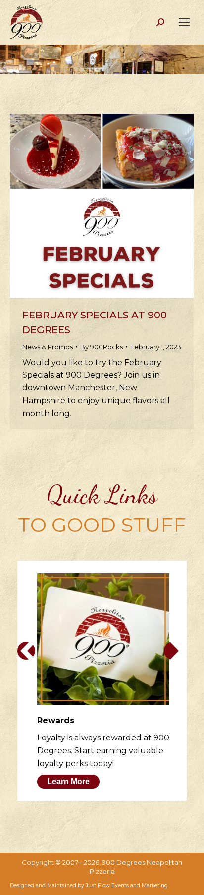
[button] (26, 651)
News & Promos (47, 347)
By (101, 347)
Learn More (68, 781)
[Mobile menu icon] (184, 22)
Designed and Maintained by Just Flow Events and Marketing (89, 885)
